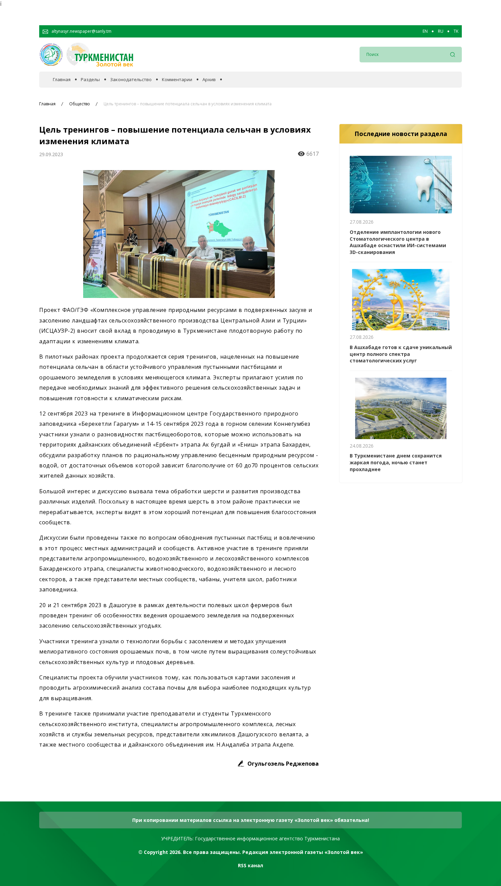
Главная (62, 79)
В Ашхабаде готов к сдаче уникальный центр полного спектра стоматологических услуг (401, 354)
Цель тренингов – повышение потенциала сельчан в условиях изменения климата (188, 104)
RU (440, 31)
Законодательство (131, 79)
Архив (209, 79)
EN (425, 31)
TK (456, 31)
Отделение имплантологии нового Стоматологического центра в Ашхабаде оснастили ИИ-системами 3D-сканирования (398, 242)
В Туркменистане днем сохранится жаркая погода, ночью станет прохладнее (396, 462)
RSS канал (250, 865)
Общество (79, 104)
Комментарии (177, 79)
